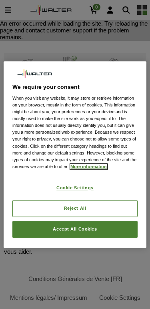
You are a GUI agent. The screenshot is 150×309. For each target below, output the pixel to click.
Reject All (75, 208)
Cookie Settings (75, 187)
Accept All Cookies (75, 229)
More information (88, 166)
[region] (75, 154)
